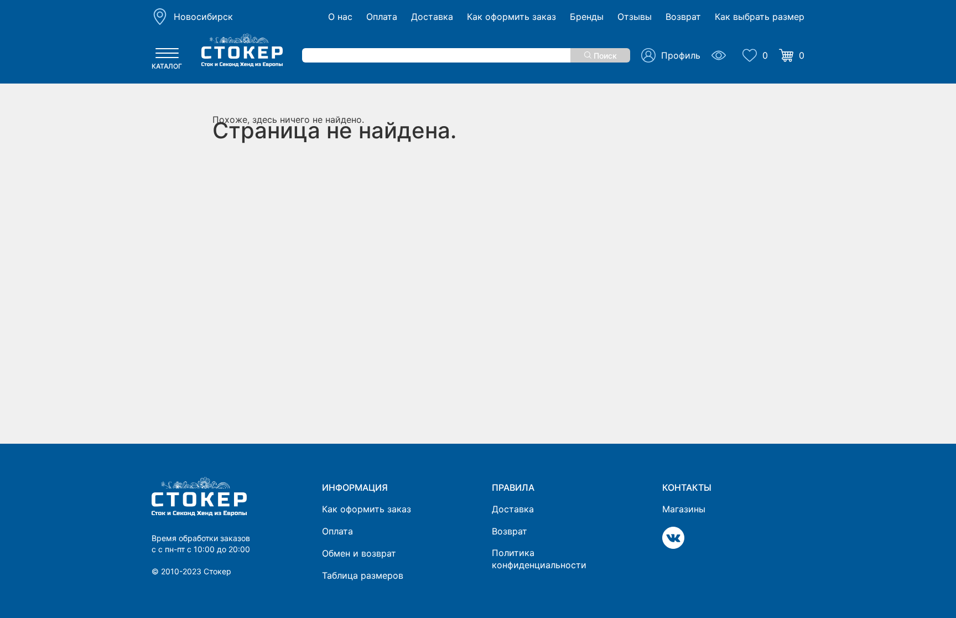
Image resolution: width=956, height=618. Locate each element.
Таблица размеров (362, 575)
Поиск (604, 55)
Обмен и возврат (359, 553)
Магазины (683, 509)
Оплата (381, 17)
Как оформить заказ (511, 17)
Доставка (432, 17)
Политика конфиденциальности (539, 558)
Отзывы (634, 17)
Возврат (683, 17)
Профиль (680, 55)
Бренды (587, 17)
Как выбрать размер (759, 17)
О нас (340, 17)
